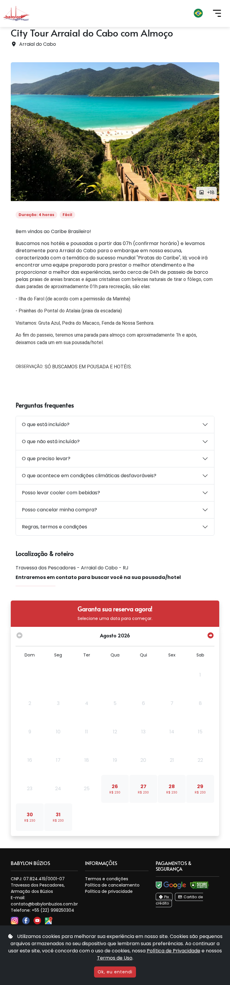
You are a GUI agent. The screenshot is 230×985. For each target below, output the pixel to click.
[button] (121, 13)
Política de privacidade (109, 891)
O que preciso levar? (46, 458)
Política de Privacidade (173, 950)
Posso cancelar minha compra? (59, 509)
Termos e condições (106, 879)
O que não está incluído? (51, 441)
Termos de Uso (114, 957)
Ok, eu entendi (115, 972)
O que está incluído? (45, 424)
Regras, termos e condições (54, 526)
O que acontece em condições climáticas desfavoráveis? (89, 475)
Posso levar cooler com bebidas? (61, 492)
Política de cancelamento (112, 885)
